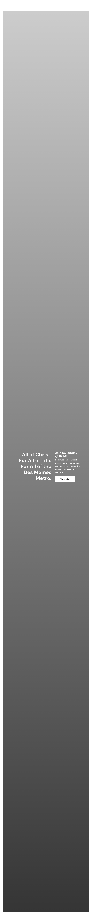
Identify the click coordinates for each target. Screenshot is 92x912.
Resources (74, 4)
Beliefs (52, 4)
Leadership (45, 4)
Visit (87, 4)
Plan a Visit (65, 479)
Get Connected (62, 4)
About (37, 4)
